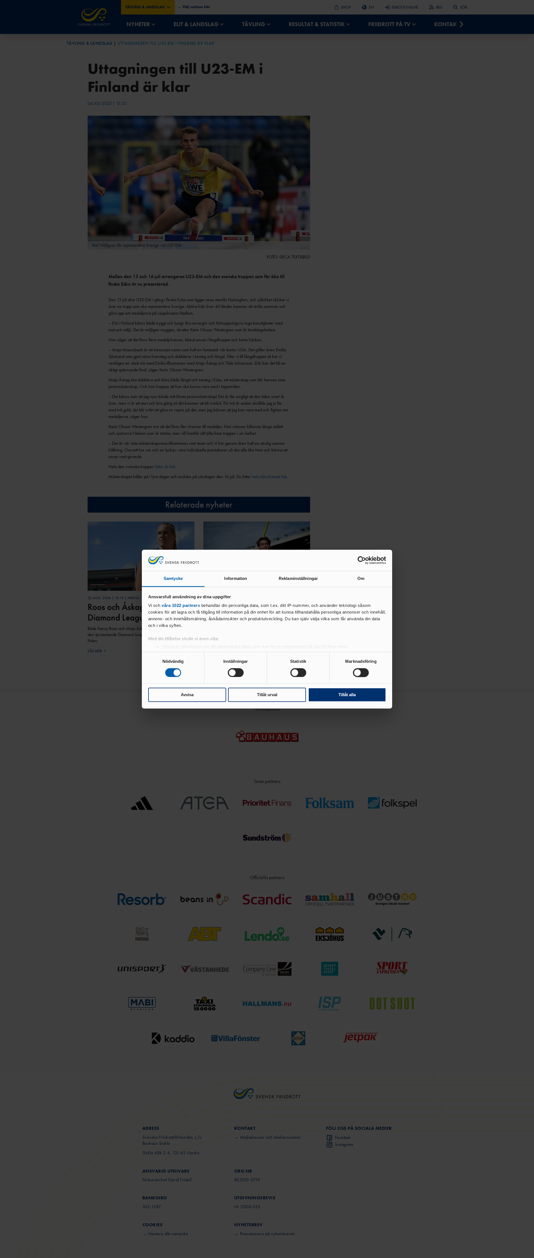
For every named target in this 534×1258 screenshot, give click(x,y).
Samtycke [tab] (173, 578)
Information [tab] (235, 578)
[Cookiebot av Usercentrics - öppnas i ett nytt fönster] (361, 560)
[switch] (236, 672)
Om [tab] (360, 578)
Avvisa (187, 695)
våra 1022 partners (181, 605)
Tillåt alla (347, 695)
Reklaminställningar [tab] (298, 578)
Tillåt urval (267, 695)
